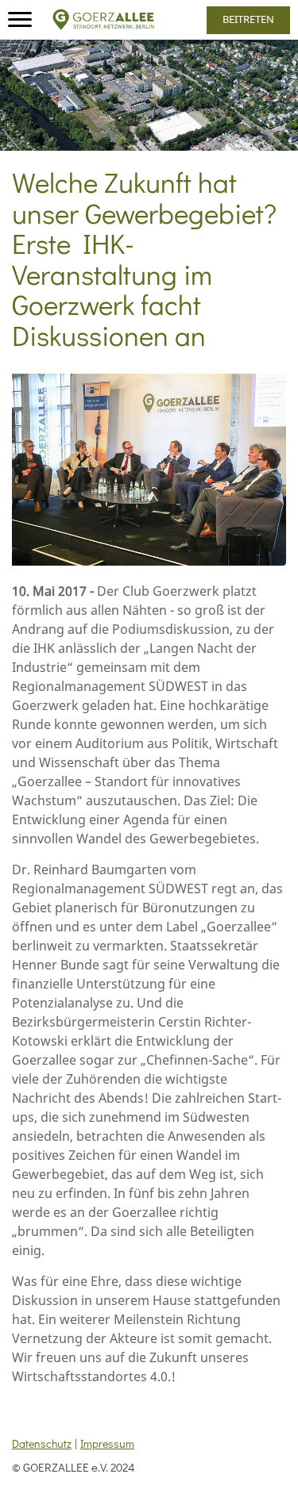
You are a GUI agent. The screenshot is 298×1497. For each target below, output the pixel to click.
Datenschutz (42, 1443)
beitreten (248, 19)
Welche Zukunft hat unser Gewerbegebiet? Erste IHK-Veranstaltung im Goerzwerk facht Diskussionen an (144, 258)
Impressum (107, 1443)
